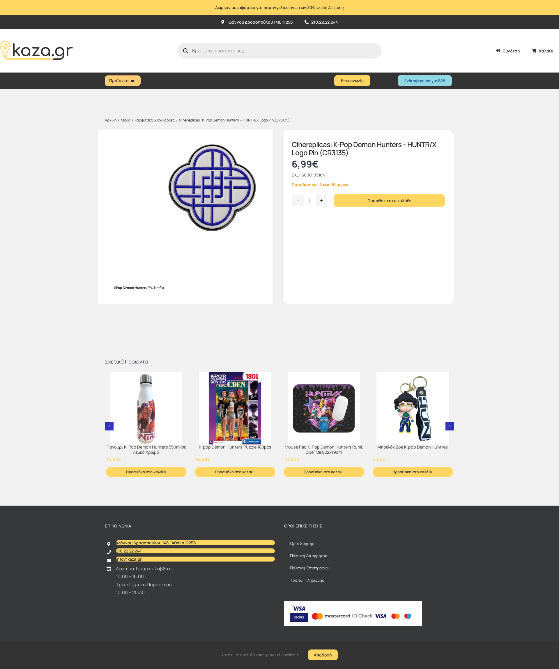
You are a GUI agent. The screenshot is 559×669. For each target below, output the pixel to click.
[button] (109, 426)
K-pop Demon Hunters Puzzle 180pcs (235, 447)
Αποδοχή (323, 655)
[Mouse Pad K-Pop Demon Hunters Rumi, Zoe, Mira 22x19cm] (323, 408)
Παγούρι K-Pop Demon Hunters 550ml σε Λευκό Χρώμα (146, 449)
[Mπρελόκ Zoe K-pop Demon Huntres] (412, 408)
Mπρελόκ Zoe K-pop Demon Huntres (412, 447)
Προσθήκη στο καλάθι (389, 200)
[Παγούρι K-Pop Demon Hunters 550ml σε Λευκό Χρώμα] (146, 408)
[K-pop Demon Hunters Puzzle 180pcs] (235, 408)
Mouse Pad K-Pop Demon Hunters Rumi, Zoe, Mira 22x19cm (324, 449)
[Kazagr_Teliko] (36, 31)
